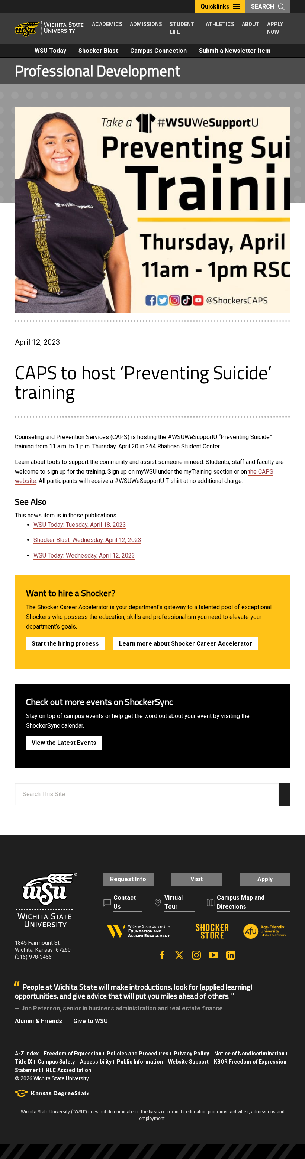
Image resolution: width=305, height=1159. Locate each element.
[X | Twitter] (179, 955)
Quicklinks (214, 6)
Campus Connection (158, 50)
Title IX (23, 1062)
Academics (107, 24)
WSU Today (50, 50)
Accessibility (96, 1062)
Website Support (188, 1062)
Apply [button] (265, 879)
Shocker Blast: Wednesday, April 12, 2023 (87, 539)
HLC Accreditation (68, 1070)
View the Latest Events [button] (64, 742)
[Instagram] (196, 955)
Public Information (140, 1062)
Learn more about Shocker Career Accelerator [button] (185, 643)
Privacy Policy (191, 1053)
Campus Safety (56, 1062)
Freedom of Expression (73, 1053)
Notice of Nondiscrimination (249, 1053)
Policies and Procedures (137, 1053)
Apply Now (275, 28)
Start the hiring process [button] (65, 643)
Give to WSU (90, 1021)
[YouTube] (213, 955)
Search (262, 6)
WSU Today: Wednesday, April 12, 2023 (84, 555)
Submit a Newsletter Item (234, 50)
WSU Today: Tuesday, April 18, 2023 (79, 524)
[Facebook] (162, 955)
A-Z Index (27, 1053)
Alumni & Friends (38, 1021)
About (251, 24)
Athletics (220, 24)
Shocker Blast (98, 50)
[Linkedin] (230, 955)
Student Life (182, 28)
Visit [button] (196, 879)
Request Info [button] (128, 879)
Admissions (146, 24)
